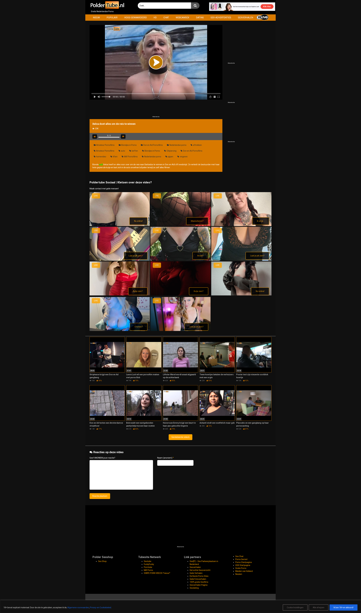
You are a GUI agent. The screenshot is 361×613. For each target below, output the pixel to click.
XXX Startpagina (242, 565)
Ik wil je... (260, 221)
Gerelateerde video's (180, 437)
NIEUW (96, 17)
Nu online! (138, 221)
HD (155, 17)
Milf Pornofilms (131, 156)
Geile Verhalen (196, 573)
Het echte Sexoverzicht (200, 570)
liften (114, 156)
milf (101, 164)
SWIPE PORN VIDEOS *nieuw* (157, 573)
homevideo (101, 156)
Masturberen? (197, 221)
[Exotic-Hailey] (120, 260)
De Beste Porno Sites (199, 576)
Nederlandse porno (177, 145)
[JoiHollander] (180, 260)
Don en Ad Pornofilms (153, 145)
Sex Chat (239, 556)
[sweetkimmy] (180, 330)
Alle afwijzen (318, 607)
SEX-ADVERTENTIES (221, 17)
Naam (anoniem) (165, 458)
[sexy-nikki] (120, 330)
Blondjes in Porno (129, 145)
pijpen (170, 156)
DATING (200, 17)
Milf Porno (148, 570)
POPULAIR (112, 17)
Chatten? (139, 327)
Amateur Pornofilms (105, 145)
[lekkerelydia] (180, 295)
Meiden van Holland (244, 571)
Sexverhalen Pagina (198, 585)
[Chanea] (241, 225)
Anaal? (200, 256)
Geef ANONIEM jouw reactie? (102, 458)
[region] (180, 606)
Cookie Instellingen (295, 607)
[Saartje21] (241, 295)
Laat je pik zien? (136, 256)
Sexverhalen (195, 567)
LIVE (96, 196)
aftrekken (197, 145)
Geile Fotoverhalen (198, 579)
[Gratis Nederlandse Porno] (107, 5)
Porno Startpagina (243, 562)
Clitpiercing (171, 151)
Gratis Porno (240, 568)
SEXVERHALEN (245, 17)
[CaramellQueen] (180, 225)
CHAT (166, 17)
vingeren (183, 156)
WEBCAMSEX (182, 17)
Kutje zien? (138, 291)
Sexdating (194, 588)
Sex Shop (102, 561)
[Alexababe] (120, 225)
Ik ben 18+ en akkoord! (343, 607)
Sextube (147, 561)
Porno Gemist (241, 559)
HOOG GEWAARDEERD (135, 17)
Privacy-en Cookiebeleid (100, 607)
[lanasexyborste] (120, 295)
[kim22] (241, 260)
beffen (134, 151)
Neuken (238, 574)
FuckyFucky (149, 564)
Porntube (148, 567)
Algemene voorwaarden (78, 607)
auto (123, 151)
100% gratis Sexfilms (199, 582)
